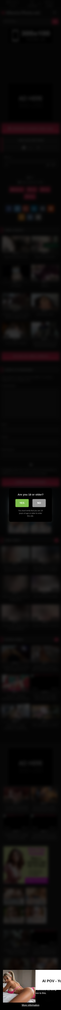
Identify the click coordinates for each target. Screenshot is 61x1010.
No (39, 503)
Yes (22, 503)
